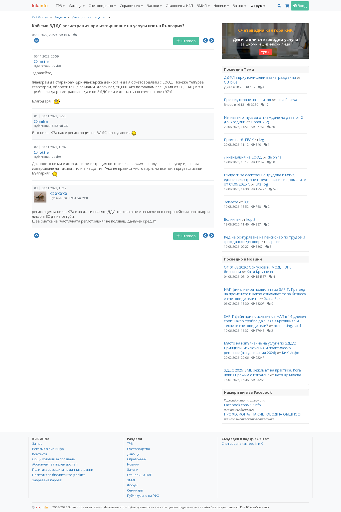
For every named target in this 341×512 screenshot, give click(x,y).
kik (40, 507)
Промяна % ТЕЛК (239, 139)
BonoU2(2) (260, 122)
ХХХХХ (61, 193)
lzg (261, 139)
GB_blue (230, 82)
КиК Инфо (290, 352)
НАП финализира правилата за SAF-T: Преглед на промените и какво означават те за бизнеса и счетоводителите (265, 294)
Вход (302, 5)
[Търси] (279, 5)
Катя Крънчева (260, 271)
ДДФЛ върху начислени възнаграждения (260, 77)
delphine (275, 157)
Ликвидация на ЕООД (243, 157)
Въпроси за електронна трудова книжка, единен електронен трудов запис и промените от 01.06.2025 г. (265, 179)
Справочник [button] (130, 5)
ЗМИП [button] (202, 5)
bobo (43, 121)
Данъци (133, 454)
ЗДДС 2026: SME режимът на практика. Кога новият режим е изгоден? (262, 372)
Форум (132, 485)
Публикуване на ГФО (143, 495)
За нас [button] (238, 5)
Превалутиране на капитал (247, 99)
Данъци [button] (75, 5)
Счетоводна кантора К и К (242, 443)
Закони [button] (153, 5)
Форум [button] (256, 5)
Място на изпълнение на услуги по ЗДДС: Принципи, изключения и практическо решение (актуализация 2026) (260, 348)
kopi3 (250, 219)
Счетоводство (138, 448)
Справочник (136, 459)
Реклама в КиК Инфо (48, 448)
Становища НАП (179, 5)
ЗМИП (131, 480)
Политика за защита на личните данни (62, 469)
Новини (133, 464)
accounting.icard (287, 325)
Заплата (231, 202)
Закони (132, 469)
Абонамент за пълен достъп (55, 464)
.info (40, 5)
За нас (37, 443)
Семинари (135, 490)
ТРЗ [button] (59, 5)
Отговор (188, 40)
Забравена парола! (47, 480)
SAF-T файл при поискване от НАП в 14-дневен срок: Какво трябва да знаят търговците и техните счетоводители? (265, 321)
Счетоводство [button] (101, 5)
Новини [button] (220, 5)
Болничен (232, 219)
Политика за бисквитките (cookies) (59, 474)
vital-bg (262, 184)
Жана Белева (275, 298)
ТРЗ (130, 443)
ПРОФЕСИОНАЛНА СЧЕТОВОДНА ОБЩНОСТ (263, 414)
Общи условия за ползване (53, 459)
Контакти (39, 454)
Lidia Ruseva (287, 99)
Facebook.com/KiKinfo (242, 404)
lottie (43, 61)
